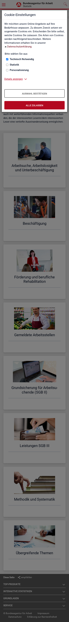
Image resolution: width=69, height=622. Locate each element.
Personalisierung (19, 70)
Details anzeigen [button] (13, 79)
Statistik (14, 64)
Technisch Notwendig (22, 59)
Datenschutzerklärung (19, 46)
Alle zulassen (34, 105)
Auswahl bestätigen (34, 93)
